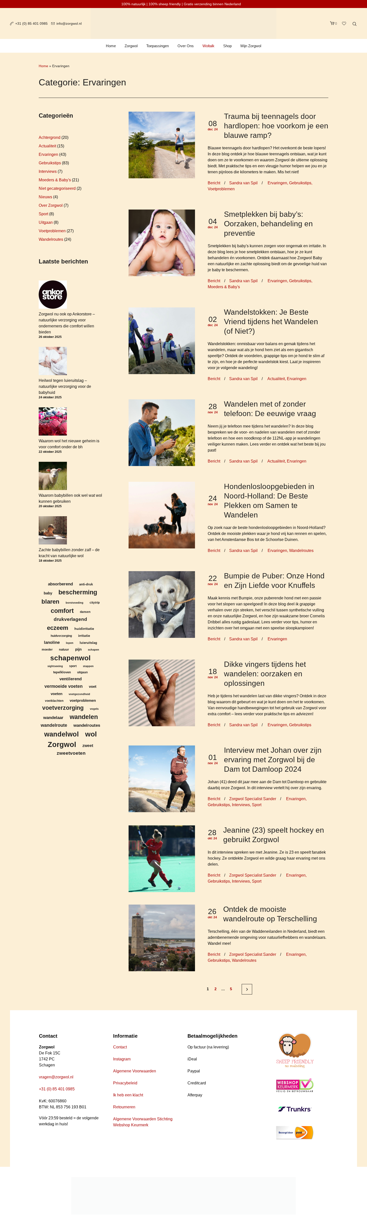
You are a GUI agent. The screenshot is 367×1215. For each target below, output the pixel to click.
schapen (93, 649)
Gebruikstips (300, 183)
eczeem (57, 627)
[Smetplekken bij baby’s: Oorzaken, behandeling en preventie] (162, 243)
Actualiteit (276, 379)
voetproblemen (83, 700)
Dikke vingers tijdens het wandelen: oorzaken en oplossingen (265, 673)
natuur (64, 649)
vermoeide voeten (63, 686)
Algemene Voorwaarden (134, 1071)
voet (92, 687)
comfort (62, 610)
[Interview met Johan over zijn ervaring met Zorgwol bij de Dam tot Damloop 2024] (162, 778)
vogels (94, 708)
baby (48, 593)
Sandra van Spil (243, 183)
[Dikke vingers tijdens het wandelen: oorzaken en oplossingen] (162, 693)
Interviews (241, 805)
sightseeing (55, 666)
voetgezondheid (79, 694)
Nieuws (45, 197)
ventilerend (70, 678)
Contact (120, 1047)
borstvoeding (74, 602)
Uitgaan (46, 222)
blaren (50, 601)
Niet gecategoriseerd (57, 188)
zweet (87, 745)
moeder (47, 649)
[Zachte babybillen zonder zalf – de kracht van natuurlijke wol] (53, 530)
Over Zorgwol (51, 205)
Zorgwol (62, 744)
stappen (88, 666)
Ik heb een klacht (128, 1095)
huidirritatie (84, 629)
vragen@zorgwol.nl (56, 1077)
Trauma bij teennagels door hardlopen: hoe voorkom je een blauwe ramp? (276, 125)
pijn (78, 649)
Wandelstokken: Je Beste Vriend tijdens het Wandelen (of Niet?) (271, 321)
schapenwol (70, 658)
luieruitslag (88, 643)
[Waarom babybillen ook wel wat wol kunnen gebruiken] (53, 476)
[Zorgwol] (183, 1196)
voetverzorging (63, 708)
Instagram (122, 1059)
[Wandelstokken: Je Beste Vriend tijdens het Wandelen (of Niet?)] (162, 340)
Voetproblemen (221, 189)
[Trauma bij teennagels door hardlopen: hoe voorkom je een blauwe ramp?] (162, 145)
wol (91, 734)
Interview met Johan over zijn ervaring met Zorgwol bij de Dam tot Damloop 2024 (273, 759)
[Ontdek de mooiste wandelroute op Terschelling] (162, 937)
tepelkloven (62, 672)
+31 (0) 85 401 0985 (31, 23)
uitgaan (82, 672)
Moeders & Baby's (224, 287)
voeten (56, 694)
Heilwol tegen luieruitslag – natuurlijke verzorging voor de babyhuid (65, 386)
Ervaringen (277, 183)
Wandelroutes (301, 550)
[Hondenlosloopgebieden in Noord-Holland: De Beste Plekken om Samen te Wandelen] (162, 515)
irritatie (84, 636)
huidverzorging (61, 635)
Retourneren (124, 1107)
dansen (85, 611)
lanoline (52, 642)
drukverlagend (70, 619)
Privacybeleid (125, 1083)
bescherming (77, 592)
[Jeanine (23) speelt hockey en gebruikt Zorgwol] (162, 858)
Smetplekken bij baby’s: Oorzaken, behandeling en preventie (268, 223)
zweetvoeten (71, 753)
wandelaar (53, 717)
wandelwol (61, 734)
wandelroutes (86, 725)
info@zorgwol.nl (69, 23)
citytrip (95, 602)
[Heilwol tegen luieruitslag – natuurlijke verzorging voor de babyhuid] (53, 361)
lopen (69, 642)
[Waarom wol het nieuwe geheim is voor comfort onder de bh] (53, 421)
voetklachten (54, 700)
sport (73, 666)
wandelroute (54, 725)
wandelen (84, 717)
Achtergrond (49, 137)
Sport (256, 805)
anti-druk (86, 584)
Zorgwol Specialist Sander (252, 799)
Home (43, 66)
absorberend (60, 584)
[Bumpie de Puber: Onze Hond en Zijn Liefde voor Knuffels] (162, 604)
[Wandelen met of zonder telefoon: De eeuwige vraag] (162, 432)
